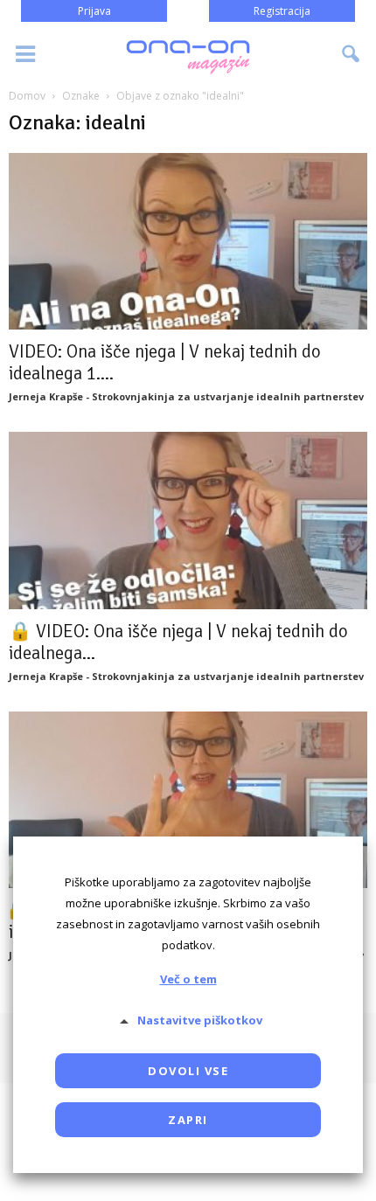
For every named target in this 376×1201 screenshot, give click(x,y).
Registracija (282, 10)
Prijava (94, 10)
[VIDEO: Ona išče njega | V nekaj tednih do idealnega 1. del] (188, 241)
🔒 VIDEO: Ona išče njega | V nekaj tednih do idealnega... (178, 642)
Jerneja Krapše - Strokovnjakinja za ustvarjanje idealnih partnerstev (186, 396)
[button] (351, 54)
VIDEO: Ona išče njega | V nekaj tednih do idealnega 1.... (165, 362)
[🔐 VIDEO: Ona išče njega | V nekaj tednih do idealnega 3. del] (188, 800)
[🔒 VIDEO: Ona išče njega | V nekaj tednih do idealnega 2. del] (188, 520)
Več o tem (188, 979)
